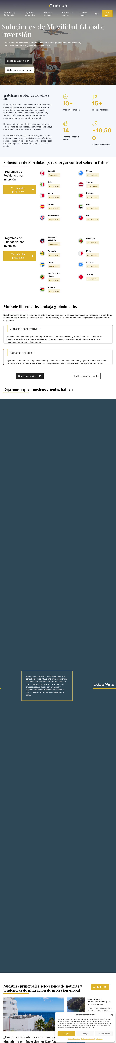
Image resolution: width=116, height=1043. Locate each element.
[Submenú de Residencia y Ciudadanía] (20, 13)
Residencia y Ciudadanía (9, 13)
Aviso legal (99, 1039)
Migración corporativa (30, 13)
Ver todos (98, 986)
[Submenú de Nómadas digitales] (57, 13)
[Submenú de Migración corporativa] (39, 13)
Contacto (107, 13)
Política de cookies (74, 1039)
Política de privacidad (88, 1039)
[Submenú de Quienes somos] (90, 13)
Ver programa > (54, 175)
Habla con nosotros (17, 70)
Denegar (85, 1034)
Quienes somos (83, 13)
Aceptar (66, 1034)
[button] (111, 1015)
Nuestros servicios (28, 375)
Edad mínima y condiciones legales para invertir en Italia (99, 1001)
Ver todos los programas (18, 189)
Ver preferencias (104, 1034)
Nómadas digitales (48, 13)
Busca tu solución (16, 60)
